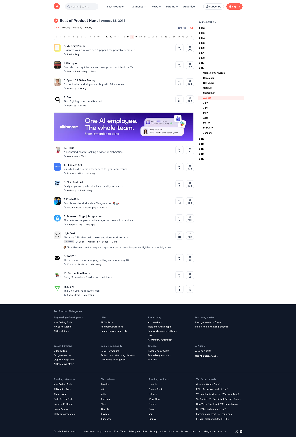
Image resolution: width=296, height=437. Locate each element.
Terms (123, 431)
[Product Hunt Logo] (57, 6)
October (206, 88)
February (207, 127)
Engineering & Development (68, 317)
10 (98, 37)
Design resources (62, 355)
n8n (103, 389)
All (191, 27)
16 (124, 37)
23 (153, 37)
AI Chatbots (107, 322)
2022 (202, 48)
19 (136, 37)
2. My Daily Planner (75, 46)
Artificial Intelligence (98, 241)
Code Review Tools (63, 399)
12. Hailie (69, 147)
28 (174, 37)
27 (170, 37)
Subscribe (215, 6)
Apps (100, 431)
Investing (152, 359)
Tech (93, 71)
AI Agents (200, 346)
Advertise (189, 6)
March (205, 122)
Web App (71, 88)
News (154, 6)
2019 (201, 63)
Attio (103, 394)
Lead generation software (208, 322)
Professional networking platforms (118, 355)
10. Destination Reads (77, 273)
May (204, 112)
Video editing (60, 351)
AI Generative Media (64, 364)
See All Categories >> (206, 356)
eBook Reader (74, 207)
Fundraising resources (159, 355)
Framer (152, 404)
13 (111, 37)
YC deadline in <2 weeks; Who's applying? (217, 394)
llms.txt (184, 431)
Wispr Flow (154, 399)
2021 (201, 53)
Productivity (73, 54)
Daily (57, 27)
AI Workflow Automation (160, 339)
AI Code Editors (61, 331)
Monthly (77, 27)
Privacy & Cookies (138, 431)
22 (149, 37)
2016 (201, 144)
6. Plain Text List (73, 182)
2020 (202, 58)
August (206, 97)
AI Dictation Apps (62, 389)
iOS (80, 224)
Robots (103, 207)
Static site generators (64, 414)
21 (145, 37)
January (206, 132)
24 (157, 37)
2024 (202, 38)
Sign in (236, 6)
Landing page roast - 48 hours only (214, 414)
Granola (105, 409)
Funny (83, 88)
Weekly (66, 27)
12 (107, 37)
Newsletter (89, 431)
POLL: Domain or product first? (212, 389)
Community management (113, 359)
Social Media (80, 264)
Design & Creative (63, 346)
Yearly (88, 27)
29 (178, 37)
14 (115, 37)
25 (162, 37)
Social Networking (110, 351)
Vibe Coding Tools (63, 322)
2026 (202, 28)
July (204, 102)
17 (128, 37)
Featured (181, 27)
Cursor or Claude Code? (208, 384)
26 (166, 37)
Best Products (115, 6)
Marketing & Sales (204, 317)
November (207, 83)
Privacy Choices (158, 431)
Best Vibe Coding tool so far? (211, 409)
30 (182, 37)
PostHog (105, 399)
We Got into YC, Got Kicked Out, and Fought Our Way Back (218, 399)
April (204, 117)
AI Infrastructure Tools (112, 326)
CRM (114, 241)
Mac (69, 71)
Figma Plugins (61, 409)
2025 (202, 33)
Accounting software (158, 351)
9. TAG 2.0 (70, 256)
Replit (151, 409)
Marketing (90, 173)
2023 (202, 43)
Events (70, 173)
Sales (81, 241)
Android (71, 224)
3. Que (67, 97)
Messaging (90, 207)
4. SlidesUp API (73, 165)
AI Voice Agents (203, 351)
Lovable (105, 384)
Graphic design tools (64, 359)
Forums (170, 6)
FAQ (116, 431)
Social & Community (111, 346)
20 (140, 37)
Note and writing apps (159, 326)
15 (120, 37)
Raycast (105, 414)
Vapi (103, 404)
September (208, 93)
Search (151, 335)
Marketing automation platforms (211, 326)
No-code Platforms (63, 404)
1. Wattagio (70, 63)
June (205, 107)
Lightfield (69, 233)
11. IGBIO (69, 286)
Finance (152, 346)
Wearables (72, 156)
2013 (201, 159)
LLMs (104, 317)
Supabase (106, 419)
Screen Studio (156, 389)
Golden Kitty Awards (213, 72)
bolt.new (153, 394)
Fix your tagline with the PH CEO (212, 419)
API (79, 173)
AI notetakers (155, 322)
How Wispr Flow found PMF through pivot (217, 404)
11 (103, 37)
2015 (201, 149)
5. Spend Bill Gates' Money (79, 80)
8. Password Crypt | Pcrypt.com (82, 216)
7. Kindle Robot (72, 199)
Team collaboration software (162, 331)
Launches (137, 6)
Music (83, 105)
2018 (201, 67)
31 (187, 37)
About (108, 431)
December (207, 78)
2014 (201, 154)
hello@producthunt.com (215, 431)
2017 (201, 139)
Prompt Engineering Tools (114, 331)
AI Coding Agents (62, 326)
